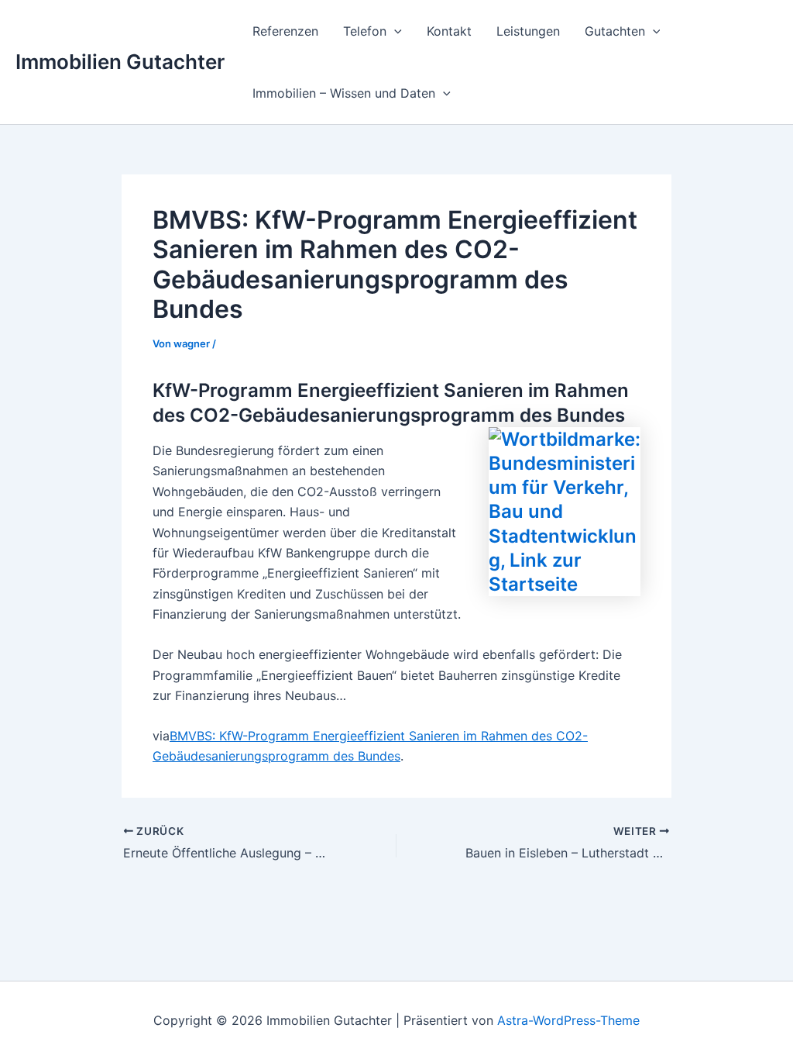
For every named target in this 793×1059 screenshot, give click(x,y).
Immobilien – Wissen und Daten (343, 93)
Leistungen (528, 31)
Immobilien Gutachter (120, 62)
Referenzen (285, 31)
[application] (394, 31)
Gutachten (615, 31)
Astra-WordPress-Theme (568, 1020)
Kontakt (449, 31)
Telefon (364, 31)
